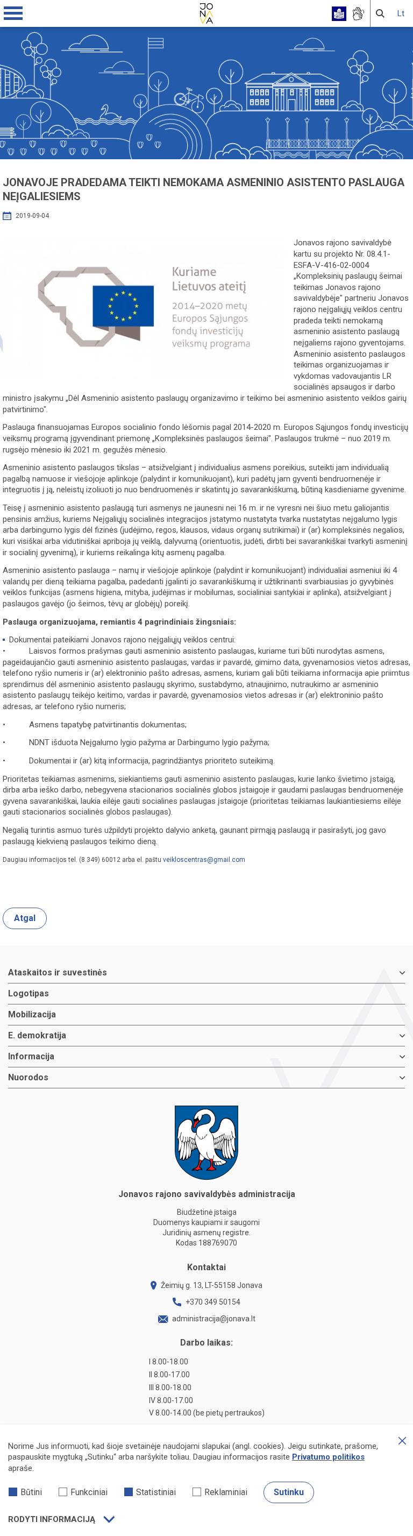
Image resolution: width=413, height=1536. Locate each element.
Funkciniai (89, 1492)
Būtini (31, 1492)
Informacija (31, 1056)
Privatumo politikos (328, 1457)
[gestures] (358, 13)
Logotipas (28, 993)
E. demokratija (37, 1035)
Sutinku (289, 1492)
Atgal (24, 918)
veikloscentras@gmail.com (204, 859)
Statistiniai (156, 1492)
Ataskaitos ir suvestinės (57, 972)
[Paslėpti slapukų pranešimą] (402, 1441)
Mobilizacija (32, 1014)
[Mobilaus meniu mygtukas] (13, 13)
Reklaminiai (225, 1492)
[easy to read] (339, 13)
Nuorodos (28, 1077)
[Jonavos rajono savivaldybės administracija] (206, 12)
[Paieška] (380, 13)
